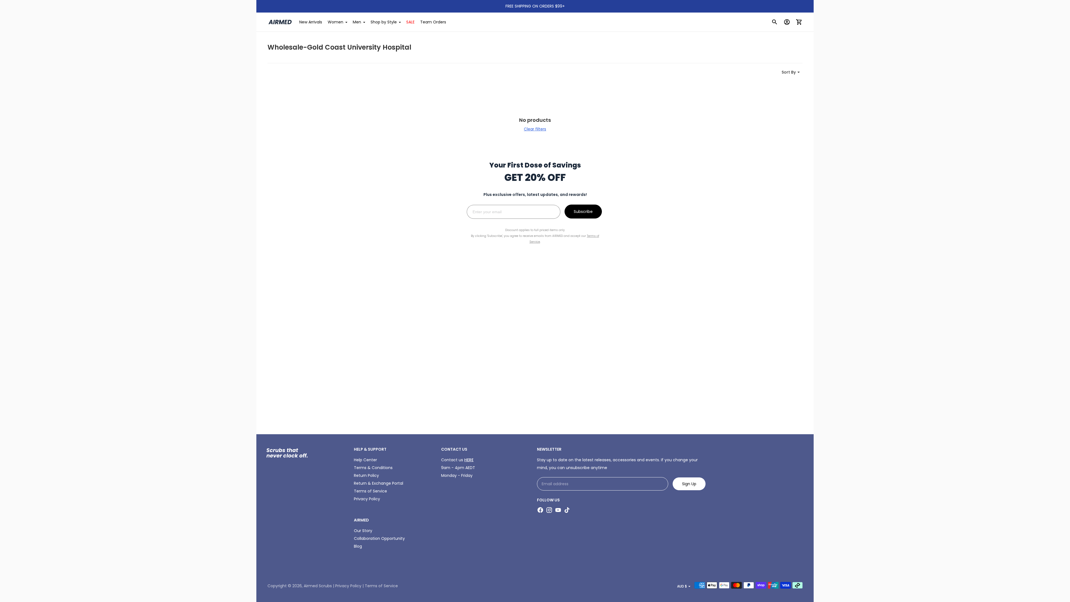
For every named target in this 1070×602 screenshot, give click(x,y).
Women (335, 22)
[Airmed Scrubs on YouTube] (558, 510)
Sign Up (689, 484)
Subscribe (583, 211)
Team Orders (433, 22)
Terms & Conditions (373, 467)
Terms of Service (370, 491)
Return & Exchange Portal (378, 483)
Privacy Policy (367, 499)
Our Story (363, 530)
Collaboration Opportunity (379, 538)
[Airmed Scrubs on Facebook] (540, 510)
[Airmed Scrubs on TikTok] (567, 510)
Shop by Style (384, 22)
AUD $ (682, 586)
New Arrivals (310, 22)
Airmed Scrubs (318, 586)
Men (357, 22)
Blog (358, 546)
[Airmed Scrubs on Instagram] (549, 510)
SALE (410, 22)
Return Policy (366, 475)
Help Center (365, 460)
